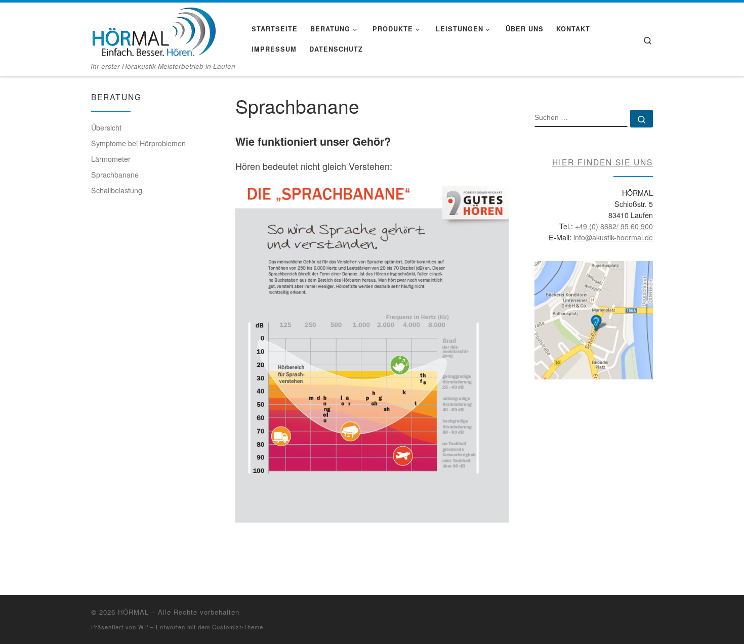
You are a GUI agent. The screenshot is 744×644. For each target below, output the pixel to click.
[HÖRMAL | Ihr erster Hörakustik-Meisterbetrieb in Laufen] (153, 30)
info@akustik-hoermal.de (613, 237)
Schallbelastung (116, 190)
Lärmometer (111, 159)
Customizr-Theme (237, 627)
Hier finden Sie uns (602, 161)
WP (143, 627)
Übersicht (106, 127)
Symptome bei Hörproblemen (138, 143)
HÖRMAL (133, 612)
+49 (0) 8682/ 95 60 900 (614, 226)
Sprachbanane (115, 174)
